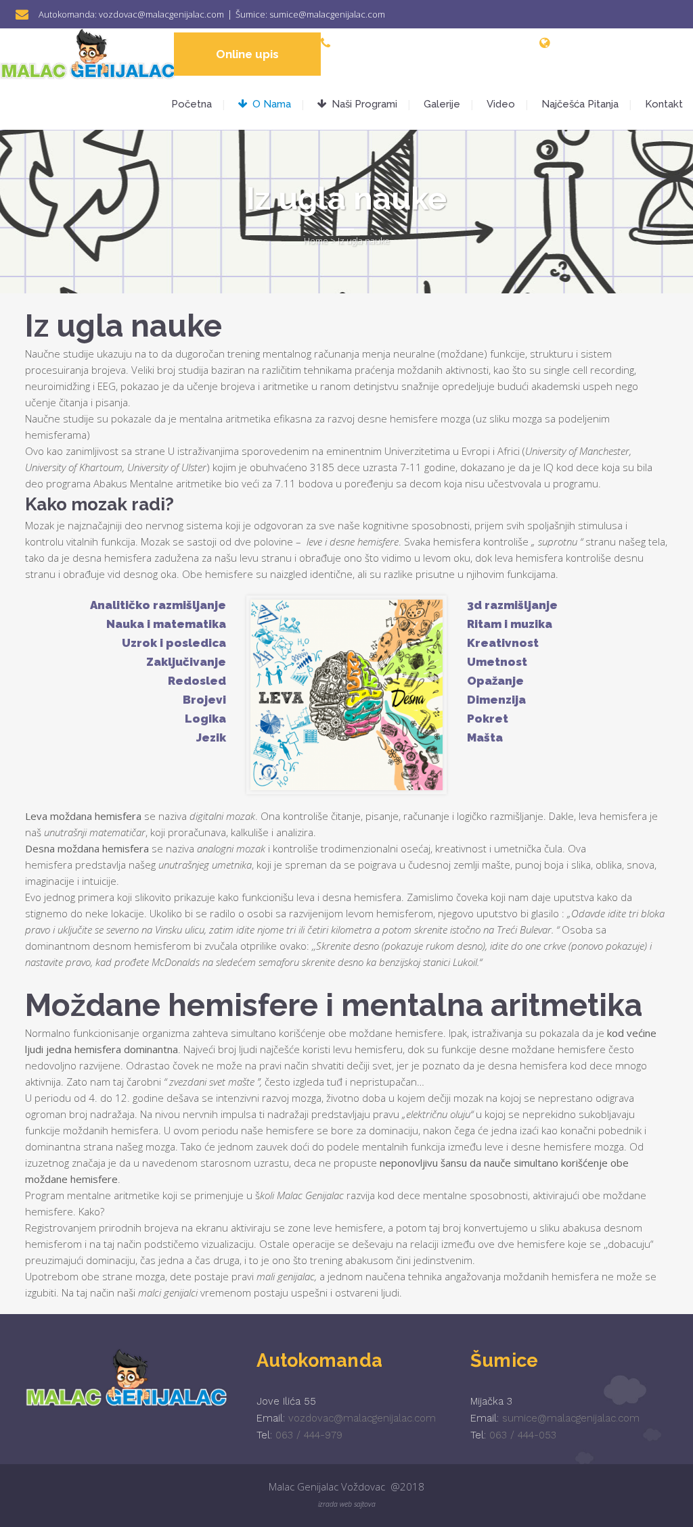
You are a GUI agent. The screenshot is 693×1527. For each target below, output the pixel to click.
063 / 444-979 (308, 1435)
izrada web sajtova (347, 1504)
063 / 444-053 (522, 1435)
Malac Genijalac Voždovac (327, 1486)
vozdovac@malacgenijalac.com (161, 14)
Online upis (247, 54)
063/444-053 (488, 43)
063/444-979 (424, 43)
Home (316, 241)
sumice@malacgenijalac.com (327, 14)
